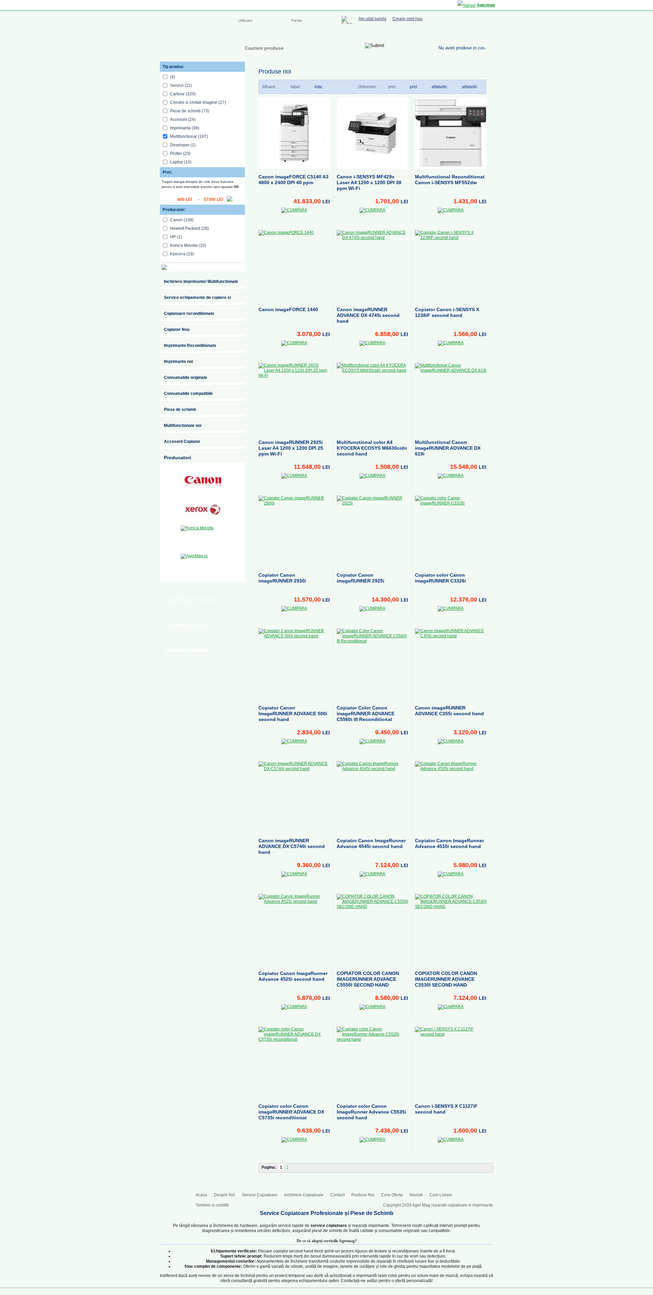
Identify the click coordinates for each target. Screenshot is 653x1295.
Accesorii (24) (183, 119)
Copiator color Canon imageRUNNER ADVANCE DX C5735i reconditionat (291, 1111)
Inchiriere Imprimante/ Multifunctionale (201, 281)
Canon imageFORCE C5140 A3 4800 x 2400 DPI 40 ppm (293, 179)
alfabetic (470, 86)
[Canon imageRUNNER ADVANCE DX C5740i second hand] (294, 797)
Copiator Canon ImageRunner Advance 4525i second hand (293, 976)
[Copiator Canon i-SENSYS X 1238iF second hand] (450, 266)
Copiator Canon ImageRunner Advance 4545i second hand (371, 843)
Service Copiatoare (305, 34)
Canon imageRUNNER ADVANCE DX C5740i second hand (291, 846)
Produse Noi (362, 1195)
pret (413, 86)
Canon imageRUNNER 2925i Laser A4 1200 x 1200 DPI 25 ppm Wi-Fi (290, 448)
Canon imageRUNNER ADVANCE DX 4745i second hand (368, 315)
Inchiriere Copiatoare (354, 34)
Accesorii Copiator (182, 441)
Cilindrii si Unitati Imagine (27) (198, 102)
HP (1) (176, 237)
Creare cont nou (407, 19)
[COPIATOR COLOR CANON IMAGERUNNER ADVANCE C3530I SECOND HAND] (450, 929)
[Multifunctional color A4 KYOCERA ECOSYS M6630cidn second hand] (372, 398)
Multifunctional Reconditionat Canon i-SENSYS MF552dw (450, 179)
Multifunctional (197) (189, 136)
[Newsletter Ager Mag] (483, 33)
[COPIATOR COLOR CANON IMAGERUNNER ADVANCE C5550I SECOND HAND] (372, 929)
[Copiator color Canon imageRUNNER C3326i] (450, 531)
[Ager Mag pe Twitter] (469, 33)
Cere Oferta (392, 1195)
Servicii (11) (181, 85)
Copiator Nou (176, 329)
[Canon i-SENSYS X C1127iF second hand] (450, 1062)
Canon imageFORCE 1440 (288, 309)
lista (318, 86)
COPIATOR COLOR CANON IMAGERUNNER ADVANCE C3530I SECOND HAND (446, 979)
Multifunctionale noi (182, 425)
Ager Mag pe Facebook (192, 599)
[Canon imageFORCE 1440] (294, 266)
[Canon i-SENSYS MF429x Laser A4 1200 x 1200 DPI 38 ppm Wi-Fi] (372, 133)
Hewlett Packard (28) (189, 228)
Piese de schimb (180, 409)
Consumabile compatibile (188, 393)
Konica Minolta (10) (188, 245)
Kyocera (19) (182, 254)
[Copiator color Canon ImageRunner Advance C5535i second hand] (372, 1062)
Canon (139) (182, 220)
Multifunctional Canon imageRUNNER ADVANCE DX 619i (448, 448)
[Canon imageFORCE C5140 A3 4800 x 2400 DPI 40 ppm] (294, 133)
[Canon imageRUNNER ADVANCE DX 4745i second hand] (372, 266)
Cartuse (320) (183, 94)
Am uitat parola (372, 19)
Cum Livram (441, 1195)
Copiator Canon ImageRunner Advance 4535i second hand (449, 843)
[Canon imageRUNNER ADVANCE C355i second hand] (450, 664)
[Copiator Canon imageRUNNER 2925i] (372, 531)
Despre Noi (268, 34)
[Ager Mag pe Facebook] (456, 33)
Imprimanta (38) (184, 128)
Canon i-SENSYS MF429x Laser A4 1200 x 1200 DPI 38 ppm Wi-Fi (369, 182)
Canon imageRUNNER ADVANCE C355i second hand (449, 710)
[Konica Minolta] (202, 537)
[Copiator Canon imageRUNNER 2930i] (294, 531)
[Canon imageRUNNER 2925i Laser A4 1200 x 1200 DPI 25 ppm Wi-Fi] (294, 398)
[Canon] (202, 481)
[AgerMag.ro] (202, 565)
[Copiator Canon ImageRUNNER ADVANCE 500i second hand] (294, 664)
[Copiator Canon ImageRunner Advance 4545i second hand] (372, 797)
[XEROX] (202, 509)
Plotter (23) (180, 153)
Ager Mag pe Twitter (188, 624)
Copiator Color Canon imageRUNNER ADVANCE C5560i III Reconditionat (366, 713)
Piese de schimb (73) (189, 111)
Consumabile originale (185, 377)
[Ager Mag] (194, 45)
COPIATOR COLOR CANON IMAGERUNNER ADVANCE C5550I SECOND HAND (368, 979)
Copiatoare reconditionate (189, 313)
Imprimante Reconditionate (190, 345)
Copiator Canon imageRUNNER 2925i (360, 577)
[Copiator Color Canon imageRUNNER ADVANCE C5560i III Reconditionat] (372, 664)
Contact (390, 34)
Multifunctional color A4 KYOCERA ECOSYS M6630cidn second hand (372, 448)
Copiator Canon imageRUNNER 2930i (282, 577)
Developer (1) (183, 145)
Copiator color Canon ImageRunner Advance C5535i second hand (371, 1111)
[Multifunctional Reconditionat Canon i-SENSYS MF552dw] (450, 133)
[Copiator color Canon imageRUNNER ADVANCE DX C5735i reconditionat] (294, 1062)
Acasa (244, 34)
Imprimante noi (178, 361)
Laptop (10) (180, 162)
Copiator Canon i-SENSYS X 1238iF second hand (447, 312)
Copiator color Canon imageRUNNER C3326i (440, 577)
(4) (172, 77)
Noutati (416, 1195)
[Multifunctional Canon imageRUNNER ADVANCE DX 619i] (450, 398)
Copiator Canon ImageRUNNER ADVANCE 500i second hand (292, 713)
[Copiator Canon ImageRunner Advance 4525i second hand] (294, 929)
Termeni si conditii (212, 1205)
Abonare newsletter (187, 650)
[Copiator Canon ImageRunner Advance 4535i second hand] (450, 797)
